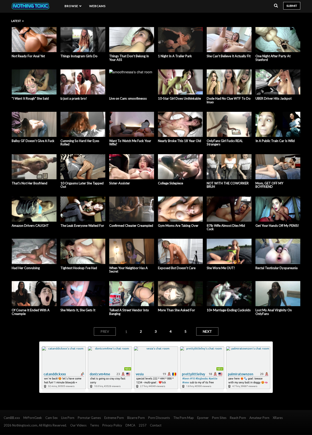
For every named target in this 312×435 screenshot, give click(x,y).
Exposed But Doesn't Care (176, 268)
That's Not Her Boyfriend (29, 183)
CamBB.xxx (12, 418)
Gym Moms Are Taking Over (178, 225)
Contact (155, 425)
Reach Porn (238, 418)
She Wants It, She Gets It (77, 310)
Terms (94, 425)
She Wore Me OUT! (221, 268)
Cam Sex (51, 418)
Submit (291, 6)
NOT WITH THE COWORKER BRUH (228, 185)
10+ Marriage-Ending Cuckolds (229, 310)
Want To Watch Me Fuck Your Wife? (130, 142)
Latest (16, 21)
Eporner (203, 418)
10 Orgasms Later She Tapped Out (82, 185)
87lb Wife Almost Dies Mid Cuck (226, 227)
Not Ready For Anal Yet (28, 56)
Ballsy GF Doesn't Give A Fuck (33, 140)
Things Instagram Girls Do (79, 56)
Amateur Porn (259, 418)
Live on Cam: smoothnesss (128, 98)
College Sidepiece (170, 183)
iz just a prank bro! (73, 98)
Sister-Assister (119, 183)
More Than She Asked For (176, 310)
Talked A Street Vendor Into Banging (129, 311)
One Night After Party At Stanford (273, 57)
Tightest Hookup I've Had (78, 268)
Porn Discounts (159, 418)
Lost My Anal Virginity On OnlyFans (273, 311)
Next (207, 331)
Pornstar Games (89, 418)
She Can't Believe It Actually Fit (229, 56)
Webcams (97, 6)
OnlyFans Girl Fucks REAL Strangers (225, 142)
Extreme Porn (114, 418)
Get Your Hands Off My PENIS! (277, 225)
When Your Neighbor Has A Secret (128, 269)
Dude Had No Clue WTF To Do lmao (229, 100)
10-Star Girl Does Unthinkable (179, 98)
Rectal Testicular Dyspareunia (276, 268)
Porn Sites (219, 418)
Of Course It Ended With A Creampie (30, 311)
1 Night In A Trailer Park (175, 56)
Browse (72, 6)
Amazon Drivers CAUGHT (30, 225)
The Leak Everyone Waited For (82, 225)
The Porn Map (183, 418)
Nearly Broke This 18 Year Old (179, 140)
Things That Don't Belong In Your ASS (129, 57)
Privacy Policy (112, 425)
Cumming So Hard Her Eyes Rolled (79, 142)
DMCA (130, 425)
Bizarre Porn (136, 418)
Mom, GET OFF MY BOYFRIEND (269, 185)
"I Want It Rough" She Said (30, 98)
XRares (278, 418)
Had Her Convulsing (26, 268)
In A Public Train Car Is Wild (275, 140)
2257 (142, 425)
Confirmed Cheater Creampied (131, 225)
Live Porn (67, 418)
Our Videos (78, 425)
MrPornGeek (32, 418)
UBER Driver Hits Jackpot (273, 98)
